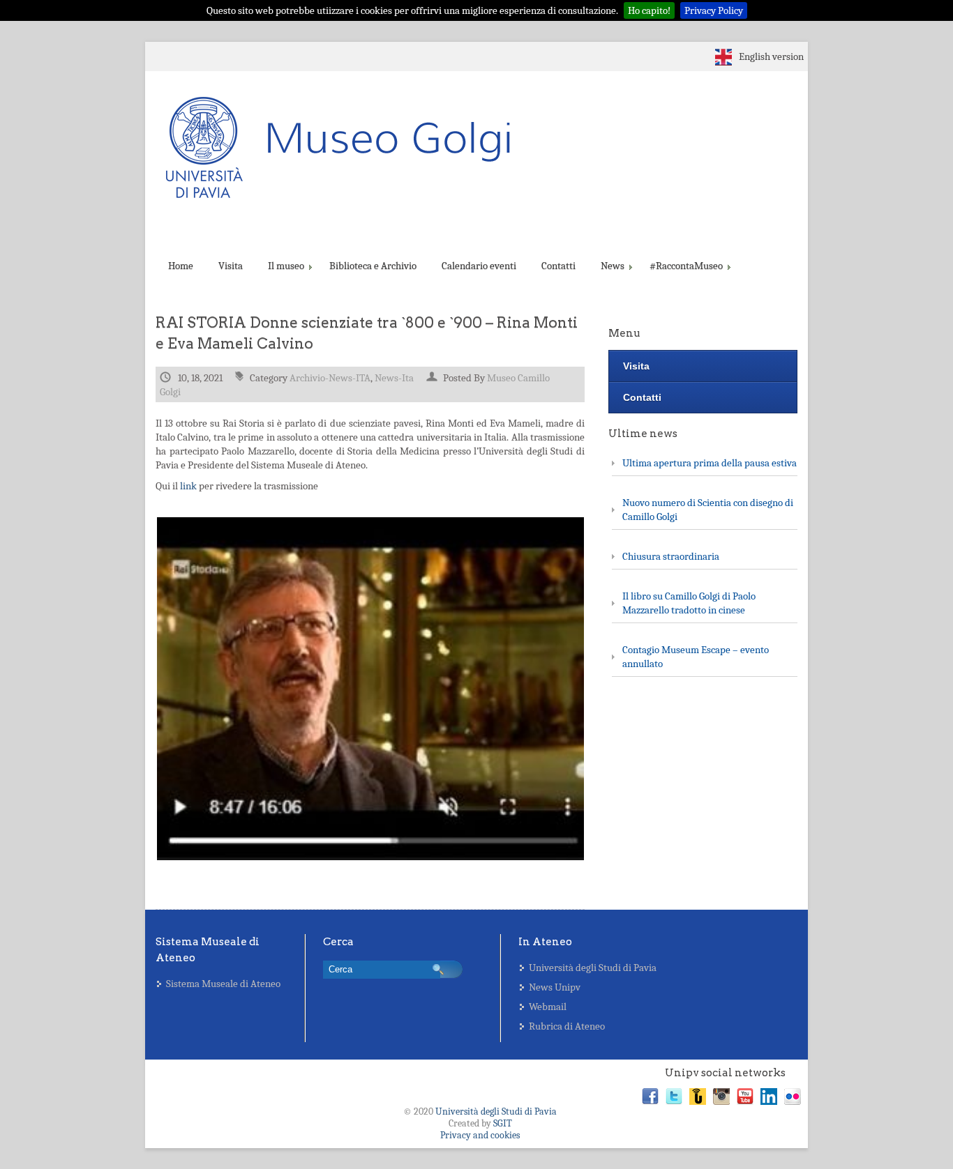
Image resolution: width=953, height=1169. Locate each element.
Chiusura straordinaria (670, 556)
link (188, 486)
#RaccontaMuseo (686, 265)
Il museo (286, 265)
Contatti (558, 265)
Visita (230, 265)
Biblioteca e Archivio (373, 265)
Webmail (547, 1006)
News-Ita (394, 378)
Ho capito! (649, 10)
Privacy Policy (713, 10)
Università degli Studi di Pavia (592, 967)
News (612, 265)
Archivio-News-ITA (330, 378)
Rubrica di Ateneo (567, 1026)
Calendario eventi (479, 265)
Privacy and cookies (480, 1135)
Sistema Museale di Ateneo (223, 983)
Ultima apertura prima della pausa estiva (709, 463)
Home (180, 265)
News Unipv (554, 987)
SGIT (502, 1123)
